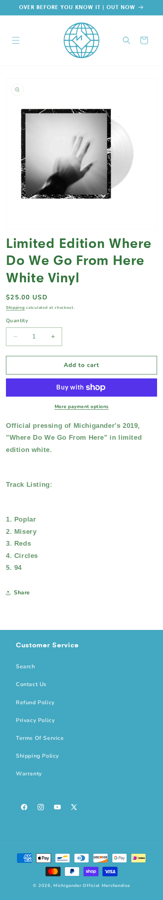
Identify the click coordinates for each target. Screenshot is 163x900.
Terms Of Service (40, 738)
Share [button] (22, 592)
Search (25, 666)
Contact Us (31, 684)
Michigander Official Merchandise (91, 886)
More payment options (82, 406)
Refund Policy (35, 702)
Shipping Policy (37, 756)
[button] (16, 40)
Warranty (29, 773)
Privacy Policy (35, 720)
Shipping (15, 307)
